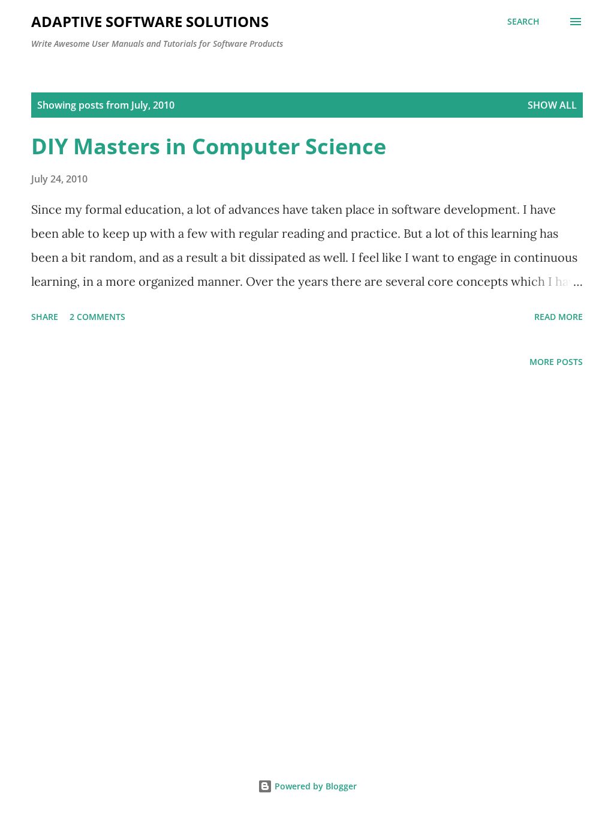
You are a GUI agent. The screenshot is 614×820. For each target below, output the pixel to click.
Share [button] (44, 316)
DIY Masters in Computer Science (208, 146)
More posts (556, 361)
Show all (552, 105)
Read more (558, 316)
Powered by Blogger (314, 786)
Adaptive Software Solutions (150, 21)
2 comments (97, 316)
